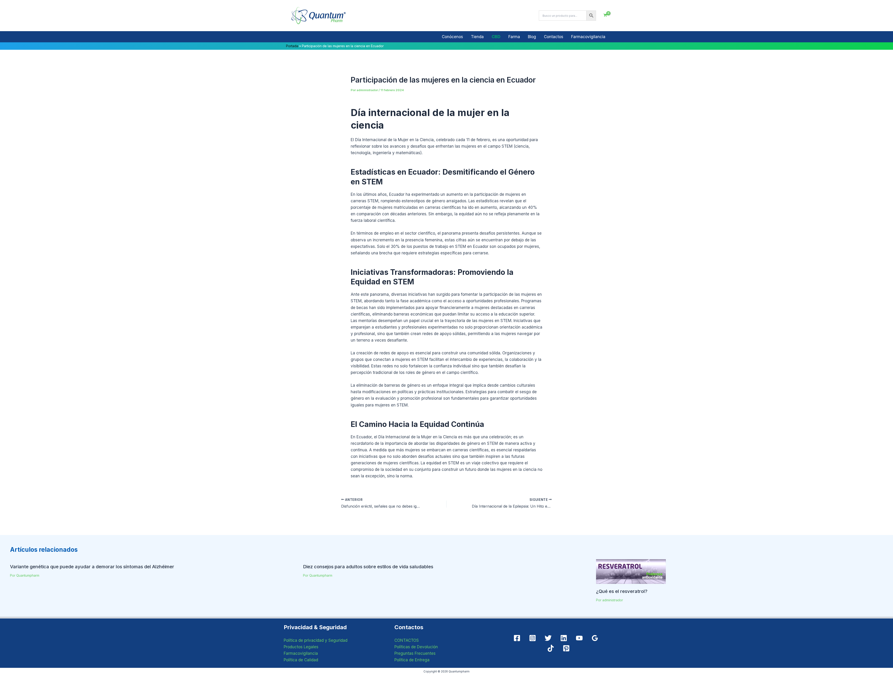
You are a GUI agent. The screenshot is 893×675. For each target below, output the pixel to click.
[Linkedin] (564, 638)
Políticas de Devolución (416, 647)
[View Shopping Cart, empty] (605, 16)
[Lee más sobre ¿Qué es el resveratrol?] (631, 571)
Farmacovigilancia (588, 36)
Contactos (553, 36)
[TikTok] (551, 648)
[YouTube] (579, 638)
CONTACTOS (406, 640)
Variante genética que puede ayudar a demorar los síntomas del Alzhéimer (92, 566)
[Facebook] (517, 638)
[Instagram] (532, 638)
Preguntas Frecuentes (415, 653)
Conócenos (452, 36)
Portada (292, 46)
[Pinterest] (566, 648)
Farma (514, 36)
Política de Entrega (412, 660)
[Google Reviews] (595, 638)
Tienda (477, 36)
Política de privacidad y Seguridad (315, 640)
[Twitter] (548, 638)
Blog (532, 36)
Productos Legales (301, 647)
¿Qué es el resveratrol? (621, 591)
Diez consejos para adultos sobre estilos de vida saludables (368, 566)
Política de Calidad (301, 660)
